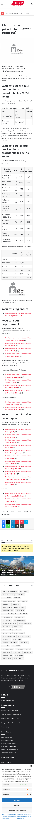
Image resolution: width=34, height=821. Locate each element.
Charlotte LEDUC (22, 601)
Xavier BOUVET (7, 658)
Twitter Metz (15, 710)
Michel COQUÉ (17, 639)
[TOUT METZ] (17, 3)
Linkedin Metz (15, 718)
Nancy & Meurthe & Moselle (9, 749)
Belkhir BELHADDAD (8, 594)
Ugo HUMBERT (19, 655)
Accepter (17, 800)
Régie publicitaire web (7, 700)
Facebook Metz (6, 710)
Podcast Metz (5, 718)
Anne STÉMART (24, 591)
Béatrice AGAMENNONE (9, 601)
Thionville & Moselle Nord (8, 752)
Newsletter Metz (17, 723)
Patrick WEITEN (16, 646)
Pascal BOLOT (23, 642)
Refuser (17, 805)
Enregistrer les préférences (17, 810)
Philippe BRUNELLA (8, 649)
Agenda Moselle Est (7, 740)
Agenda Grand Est (6, 737)
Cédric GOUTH (16, 604)
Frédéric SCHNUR (7, 617)
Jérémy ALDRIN (18, 626)
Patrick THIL (6, 646)
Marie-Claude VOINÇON (9, 636)
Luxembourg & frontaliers (8, 743)
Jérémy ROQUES (7, 630)
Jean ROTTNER (7, 626)
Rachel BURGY (6, 652)
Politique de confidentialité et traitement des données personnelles (9, 816)
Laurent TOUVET (7, 633)
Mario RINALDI (6, 639)
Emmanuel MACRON (8, 610)
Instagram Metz (6, 723)
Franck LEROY (20, 610)
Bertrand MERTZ (7, 598)
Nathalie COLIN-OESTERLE (10, 642)
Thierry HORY (27, 652)
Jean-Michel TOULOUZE (9, 623)
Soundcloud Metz (16, 714)
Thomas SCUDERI (7, 655)
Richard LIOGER (17, 652)
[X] (8, 522)
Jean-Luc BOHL (7, 620)
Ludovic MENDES (19, 633)
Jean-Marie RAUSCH (19, 620)
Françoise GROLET (8, 614)
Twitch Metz (5, 727)
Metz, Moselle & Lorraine (8, 746)
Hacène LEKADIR (19, 617)
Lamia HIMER (17, 630)
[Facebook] (3, 522)
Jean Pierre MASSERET (25, 623)
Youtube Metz (5, 714)
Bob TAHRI (17, 598)
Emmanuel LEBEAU (19, 607)
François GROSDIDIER (21, 614)
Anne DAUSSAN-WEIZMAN (10, 591)
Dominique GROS (7, 607)
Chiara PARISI (6, 604)
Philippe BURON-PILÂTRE (23, 649)
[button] (31, 766)
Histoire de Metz (6, 763)
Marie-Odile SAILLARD (24, 636)
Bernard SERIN (20, 594)
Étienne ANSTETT (18, 658)
